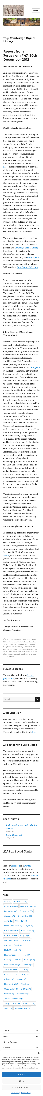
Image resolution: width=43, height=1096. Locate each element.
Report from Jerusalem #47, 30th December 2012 (20, 55)
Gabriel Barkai (23, 644)
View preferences (21, 1087)
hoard (8, 960)
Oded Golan (11, 989)
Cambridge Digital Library (26, 248)
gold (7, 945)
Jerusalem (28, 649)
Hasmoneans (11, 955)
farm (16, 644)
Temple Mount (8, 656)
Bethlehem (10, 911)
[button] (39, 1053)
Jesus (24, 969)
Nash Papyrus (33, 257)
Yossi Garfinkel (22, 1008)
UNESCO (29, 1003)
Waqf (8, 1008)
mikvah (9, 979)
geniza (32, 644)
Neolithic (26, 984)
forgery (24, 935)
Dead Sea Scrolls (13, 926)
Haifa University (12, 950)
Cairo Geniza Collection (27, 267)
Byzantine (26, 911)
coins (8, 921)
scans (16, 654)
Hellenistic (28, 647)
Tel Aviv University (14, 999)
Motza (6, 555)
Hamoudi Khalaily (16, 647)
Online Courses (10, 1042)
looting (24, 974)
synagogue (23, 994)
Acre (7, 901)
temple (33, 654)
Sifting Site (34, 367)
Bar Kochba (20, 901)
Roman (9, 994)
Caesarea (9, 916)
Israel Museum (18, 649)
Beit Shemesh (28, 906)
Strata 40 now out (14, 835)
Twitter (27, 866)
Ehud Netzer (11, 931)
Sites (28, 639)
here (5, 167)
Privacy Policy (26, 1093)
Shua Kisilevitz (24, 654)
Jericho (28, 965)
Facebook (15, 866)
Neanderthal (11, 984)
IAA (33, 647)
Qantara (10, 654)
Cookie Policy (15, 1093)
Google (6, 647)
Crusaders (21, 921)
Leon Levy (11, 652)
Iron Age (29, 960)
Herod (26, 955)
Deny (21, 1081)
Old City (26, 989)
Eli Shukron (11, 935)
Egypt (11, 644)
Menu (35, 10)
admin (9, 639)
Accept (21, 1074)
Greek (18, 945)
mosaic (21, 979)
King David (10, 974)
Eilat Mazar (27, 931)
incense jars (7, 649)
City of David (25, 916)
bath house (11, 906)
